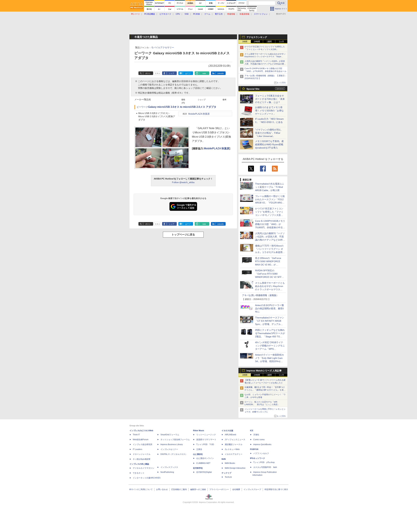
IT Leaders (137, 449)
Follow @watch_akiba (183, 182)
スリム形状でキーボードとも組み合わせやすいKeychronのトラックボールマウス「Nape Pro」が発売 (265, 57)
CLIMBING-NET (203, 463)
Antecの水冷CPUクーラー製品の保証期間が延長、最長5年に (269, 308)
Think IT (136, 435)
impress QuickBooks (262, 444)
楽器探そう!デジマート (206, 439)
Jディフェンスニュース (235, 439)
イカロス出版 (227, 430)
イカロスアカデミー (233, 454)
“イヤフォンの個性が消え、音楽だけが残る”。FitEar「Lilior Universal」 (269, 132)
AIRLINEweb (230, 435)
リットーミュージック (206, 435)
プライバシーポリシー (219, 489)
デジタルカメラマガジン (143, 468)
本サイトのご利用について (141, 489)
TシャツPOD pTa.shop (264, 462)
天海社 (256, 435)
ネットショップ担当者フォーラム (175, 439)
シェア (171, 73)
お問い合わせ (162, 489)
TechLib (228, 477)
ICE (251, 430)
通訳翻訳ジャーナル (233, 444)
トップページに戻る (183, 234)
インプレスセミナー (169, 449)
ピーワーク (142, 107)
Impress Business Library (171, 444)
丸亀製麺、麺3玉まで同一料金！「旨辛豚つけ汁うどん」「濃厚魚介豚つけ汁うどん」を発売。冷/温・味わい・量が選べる (264, 390)
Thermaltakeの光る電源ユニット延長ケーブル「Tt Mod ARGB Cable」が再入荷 (269, 187)
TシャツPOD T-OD (205, 444)
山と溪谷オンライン (205, 458)
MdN (224, 459)
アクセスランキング (256, 37)
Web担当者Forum (140, 439)
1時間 (244, 41)
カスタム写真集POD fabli (265, 467)
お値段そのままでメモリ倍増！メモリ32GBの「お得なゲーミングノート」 (269, 110)
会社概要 (236, 489)
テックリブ (226, 473)
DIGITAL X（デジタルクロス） (173, 454)
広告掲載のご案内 (179, 489)
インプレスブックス (169, 467)
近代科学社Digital (204, 472)
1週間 (269, 41)
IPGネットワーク (257, 458)
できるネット (138, 473)
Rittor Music (198, 430)
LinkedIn (220, 73)
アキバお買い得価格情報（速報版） (260, 295)
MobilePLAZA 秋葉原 (199, 114)
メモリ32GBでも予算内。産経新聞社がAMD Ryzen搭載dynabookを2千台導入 (269, 144)
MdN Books (230, 463)
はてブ (188, 73)
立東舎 (199, 449)
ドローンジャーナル (141, 454)
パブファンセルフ (261, 453)
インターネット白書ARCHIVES (146, 478)
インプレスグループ (252, 489)
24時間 (257, 41)
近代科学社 (198, 468)
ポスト (148, 73)
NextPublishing (167, 472)
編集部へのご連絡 (198, 489)
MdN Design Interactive (235, 468)
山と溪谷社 (198, 454)
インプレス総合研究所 (142, 444)
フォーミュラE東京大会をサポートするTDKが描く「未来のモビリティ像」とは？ (270, 99)
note (204, 73)
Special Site (252, 89)
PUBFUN (254, 449)
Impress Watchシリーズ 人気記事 (264, 370)
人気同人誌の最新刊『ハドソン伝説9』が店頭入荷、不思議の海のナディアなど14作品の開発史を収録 (265, 64)
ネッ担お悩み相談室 (141, 459)
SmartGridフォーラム (169, 435)
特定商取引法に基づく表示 (276, 489)
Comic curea (259, 439)
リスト (157, 73)
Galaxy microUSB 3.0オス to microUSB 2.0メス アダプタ (182, 106)
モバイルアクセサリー (162, 47)
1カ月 (281, 41)
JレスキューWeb (232, 449)
